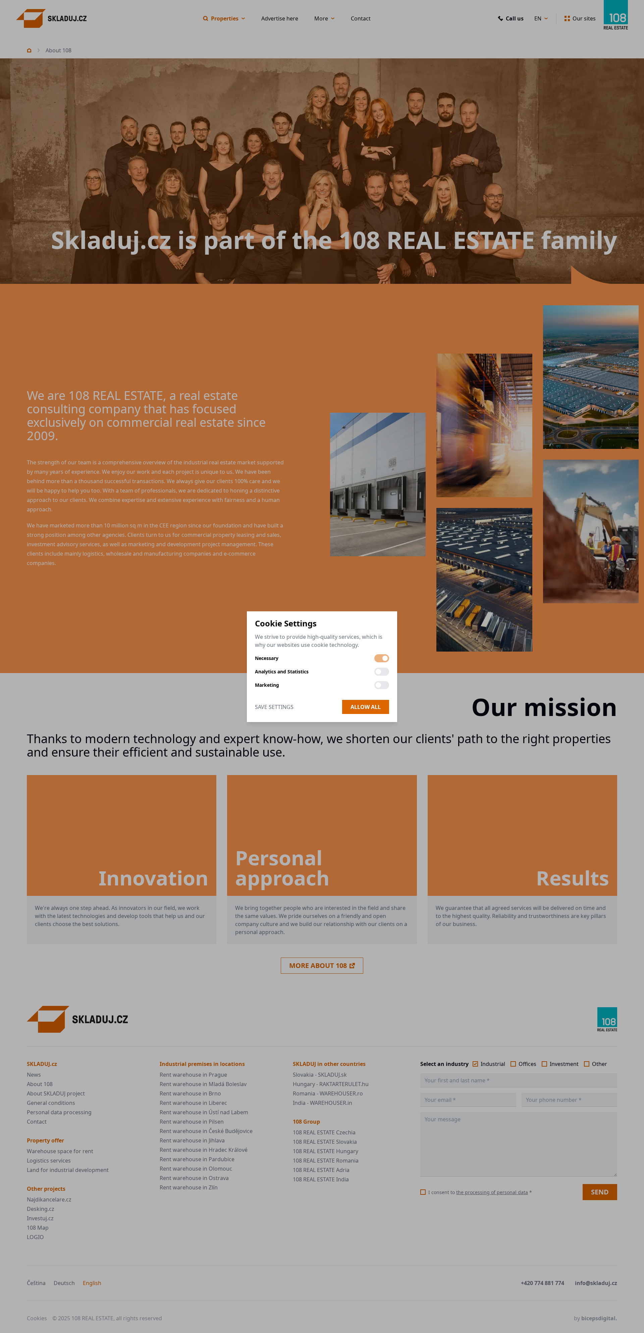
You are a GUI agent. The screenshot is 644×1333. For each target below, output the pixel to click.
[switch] (381, 658)
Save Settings (274, 707)
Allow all (366, 707)
